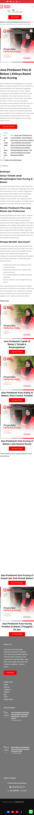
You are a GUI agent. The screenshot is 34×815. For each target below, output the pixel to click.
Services (6, 692)
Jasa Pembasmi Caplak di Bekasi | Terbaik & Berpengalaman (17, 344)
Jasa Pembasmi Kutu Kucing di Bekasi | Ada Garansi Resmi (17, 442)
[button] (31, 30)
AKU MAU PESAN (8, 126)
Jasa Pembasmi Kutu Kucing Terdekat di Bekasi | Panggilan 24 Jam (17, 626)
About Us (7, 687)
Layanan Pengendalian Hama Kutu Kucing (18, 22)
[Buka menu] (32, 6)
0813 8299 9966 (17, 12)
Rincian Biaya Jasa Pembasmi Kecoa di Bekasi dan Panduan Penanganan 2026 (20, 749)
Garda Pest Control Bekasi (13, 160)
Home (6, 684)
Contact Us (7, 689)
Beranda (2, 22)
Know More (10, 672)
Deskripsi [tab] (5, 166)
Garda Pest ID (19, 802)
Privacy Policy (8, 699)
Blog (5, 694)
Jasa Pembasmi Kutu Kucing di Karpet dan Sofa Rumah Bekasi (17, 577)
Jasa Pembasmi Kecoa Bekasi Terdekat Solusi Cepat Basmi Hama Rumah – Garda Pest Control (20, 715)
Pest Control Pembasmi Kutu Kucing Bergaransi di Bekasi (21, 152)
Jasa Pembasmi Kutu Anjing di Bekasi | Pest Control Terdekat (17, 394)
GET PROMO (15, 17)
